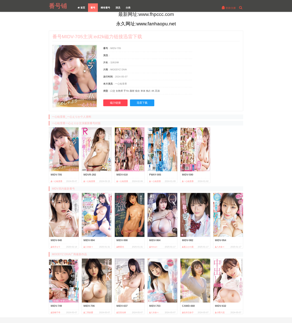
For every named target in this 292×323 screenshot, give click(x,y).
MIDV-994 (89, 240)
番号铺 (58, 5)
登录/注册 (230, 8)
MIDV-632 (220, 305)
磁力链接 (115, 102)
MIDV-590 (187, 174)
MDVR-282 (89, 174)
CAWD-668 (188, 305)
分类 (128, 7)
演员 (118, 7)
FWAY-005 (155, 174)
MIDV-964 (154, 240)
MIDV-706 (89, 305)
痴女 (137, 90)
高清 (157, 90)
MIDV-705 (56, 174)
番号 (93, 7)
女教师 (119, 90)
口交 (112, 90)
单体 (143, 90)
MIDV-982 (187, 240)
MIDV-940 (56, 240)
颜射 (132, 90)
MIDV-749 (56, 305)
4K (152, 90)
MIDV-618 (122, 174)
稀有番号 (105, 7)
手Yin (126, 90)
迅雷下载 (142, 102)
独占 (148, 90)
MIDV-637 (122, 305)
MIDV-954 (220, 240)
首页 (82, 7)
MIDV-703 (154, 305)
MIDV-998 (122, 240)
